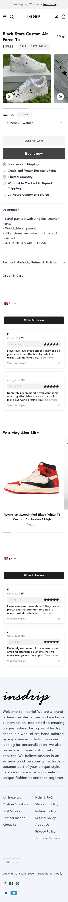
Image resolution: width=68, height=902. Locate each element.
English (10, 862)
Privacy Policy (45, 831)
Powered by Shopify (50, 873)
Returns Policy (45, 811)
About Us (9, 824)
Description (11, 210)
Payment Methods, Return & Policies (30, 262)
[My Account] (55, 16)
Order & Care (13, 275)
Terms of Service (47, 838)
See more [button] (47, 358)
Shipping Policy (46, 804)
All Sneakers (12, 797)
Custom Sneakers (15, 804)
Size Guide (24, 114)
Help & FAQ (44, 797)
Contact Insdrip (14, 818)
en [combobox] (10, 303)
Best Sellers (11, 811)
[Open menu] (3, 17)
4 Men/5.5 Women (20, 123)
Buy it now (34, 153)
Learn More (49, 4)
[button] (34, 320)
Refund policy (45, 818)
